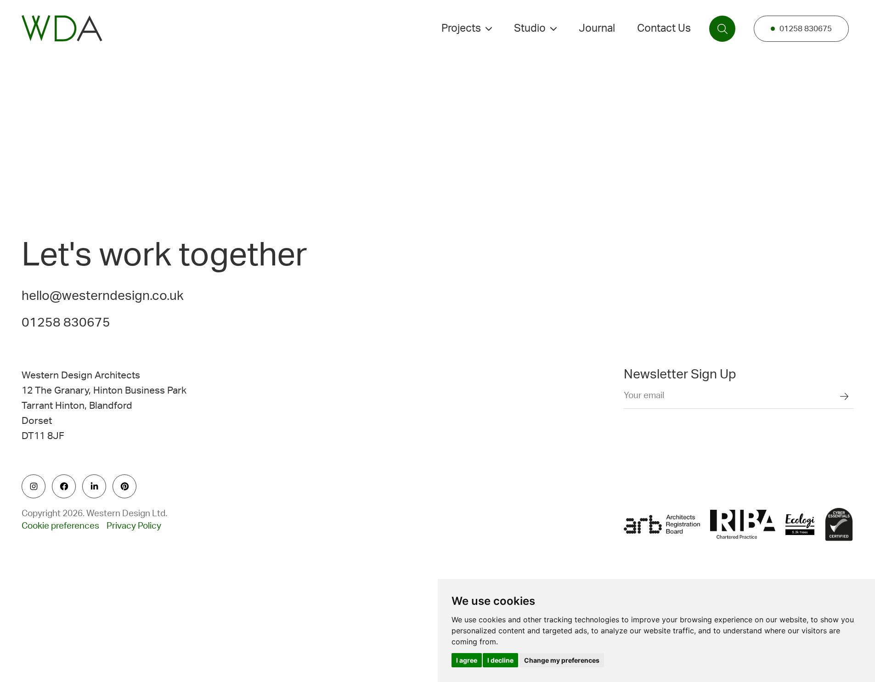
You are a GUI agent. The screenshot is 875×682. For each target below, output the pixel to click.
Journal (597, 28)
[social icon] (33, 486)
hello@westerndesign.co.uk (103, 295)
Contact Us (664, 28)
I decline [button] (500, 660)
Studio (530, 28)
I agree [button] (466, 660)
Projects (461, 28)
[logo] (62, 28)
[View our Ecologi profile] (799, 524)
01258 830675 (805, 29)
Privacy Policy (134, 526)
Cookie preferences (60, 526)
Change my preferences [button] (561, 660)
